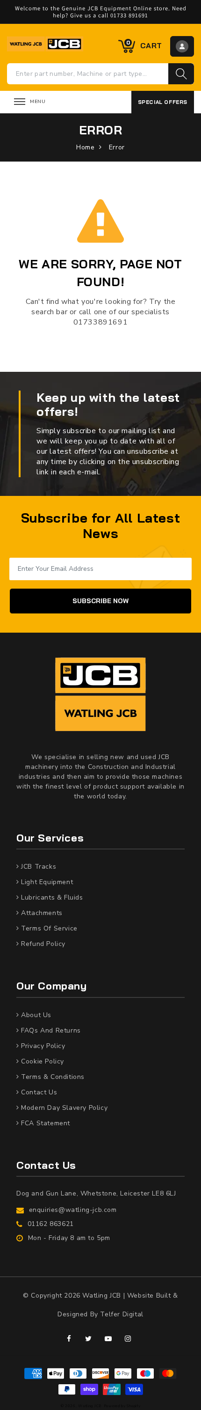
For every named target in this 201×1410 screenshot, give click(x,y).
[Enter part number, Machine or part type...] (181, 73)
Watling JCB (90, 1406)
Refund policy (42, 943)
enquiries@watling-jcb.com (73, 1209)
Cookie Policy (41, 1061)
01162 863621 (51, 1223)
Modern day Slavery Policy (63, 1107)
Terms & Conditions (52, 1076)
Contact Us (38, 1092)
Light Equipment (46, 882)
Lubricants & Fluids (51, 897)
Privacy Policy (42, 1045)
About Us (35, 1015)
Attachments (41, 912)
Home (85, 147)
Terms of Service (48, 928)
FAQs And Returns (50, 1030)
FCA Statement (44, 1123)
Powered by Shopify (122, 1406)
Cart (144, 45)
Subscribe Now (100, 601)
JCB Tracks (38, 866)
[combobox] (87, 74)
